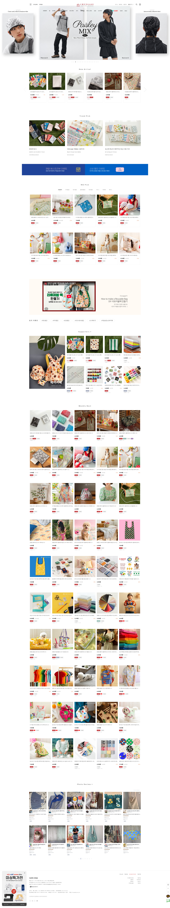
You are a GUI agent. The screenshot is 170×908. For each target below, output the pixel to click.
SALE (126, 10)
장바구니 (139, 881)
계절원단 (65, 10)
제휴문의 (131, 881)
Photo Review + (85, 784)
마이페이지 (139, 879)
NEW (121, 10)
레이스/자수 (89, 10)
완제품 (105, 10)
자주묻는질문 (131, 883)
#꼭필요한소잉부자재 (107, 320)
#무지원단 (55, 320)
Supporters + (85, 331)
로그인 (116, 4)
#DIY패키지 (92, 320)
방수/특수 (72, 10)
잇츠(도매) (35, 4)
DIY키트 (100, 10)
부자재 (53, 10)
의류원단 (59, 10)
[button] (161, 29)
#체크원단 (44, 320)
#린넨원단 (66, 320)
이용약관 (139, 874)
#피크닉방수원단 (79, 320)
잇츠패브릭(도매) (130, 877)
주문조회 (125, 4)
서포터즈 (139, 883)
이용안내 (126, 874)
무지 (77, 10)
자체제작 (45, 10)
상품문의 (131, 879)
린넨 (95, 10)
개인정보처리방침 (132, 874)
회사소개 (121, 874)
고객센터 (41, 4)
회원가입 (120, 4)
